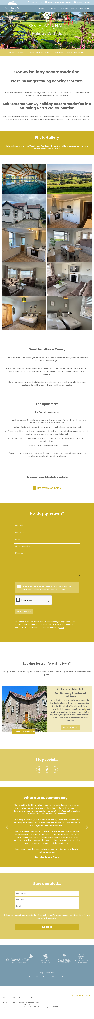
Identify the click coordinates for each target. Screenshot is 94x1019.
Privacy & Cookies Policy (54, 977)
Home (12, 52)
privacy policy (58, 627)
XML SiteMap (76, 995)
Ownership (52, 8)
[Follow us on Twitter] (47, 769)
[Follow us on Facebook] (39, 769)
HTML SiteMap (87, 995)
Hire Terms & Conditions (49, 488)
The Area (59, 52)
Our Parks (39, 8)
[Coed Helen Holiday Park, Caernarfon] (65, 958)
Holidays (64, 8)
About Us (50, 972)
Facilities (20, 52)
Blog (41, 972)
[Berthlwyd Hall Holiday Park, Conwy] (47, 20)
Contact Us (85, 8)
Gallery (69, 52)
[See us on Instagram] (55, 769)
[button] (8, 710)
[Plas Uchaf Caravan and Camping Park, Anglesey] (81, 958)
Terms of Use (35, 977)
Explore (73, 8)
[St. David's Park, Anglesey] (20, 958)
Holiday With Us (43, 52)
